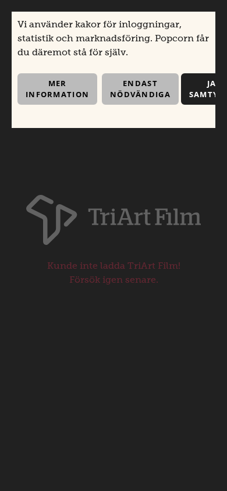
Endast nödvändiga (140, 88)
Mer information (57, 88)
